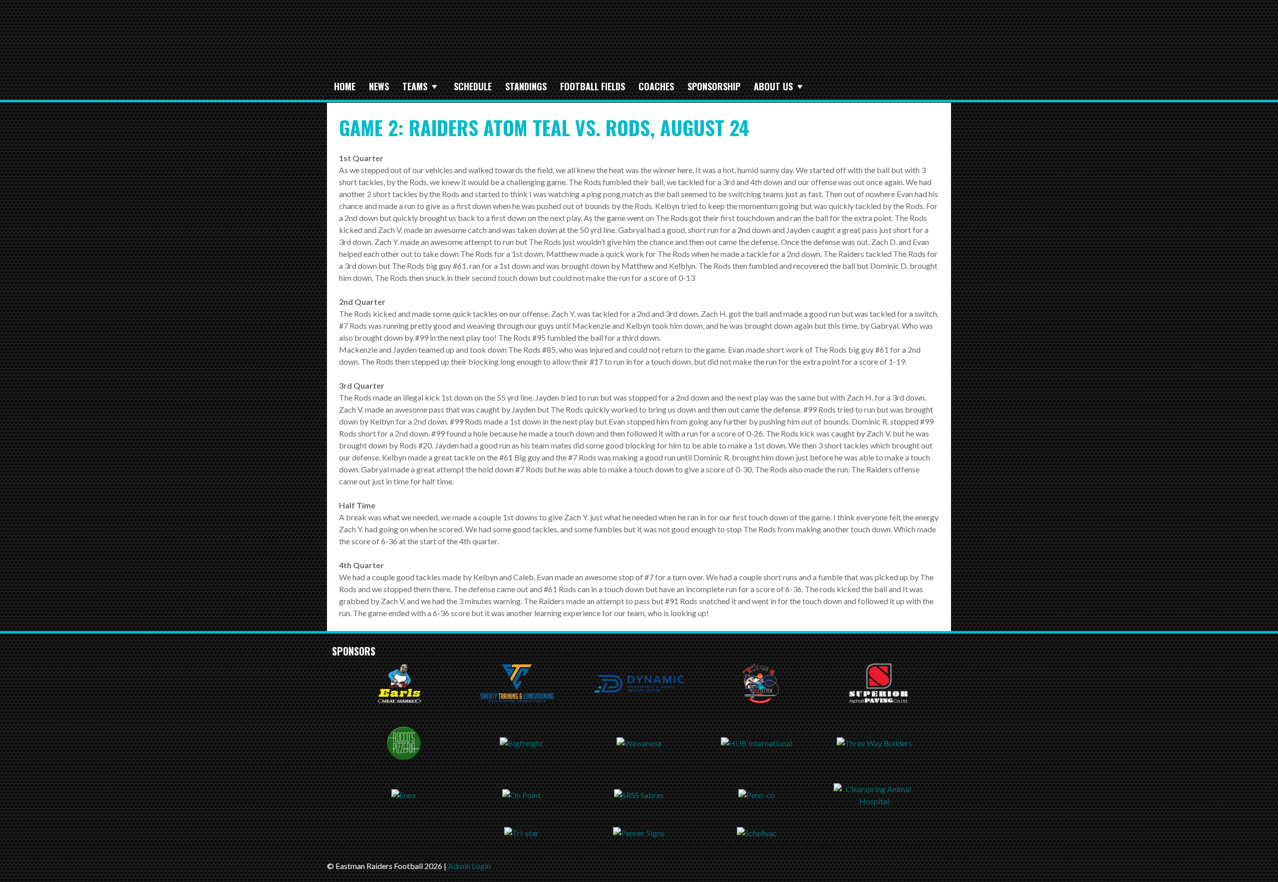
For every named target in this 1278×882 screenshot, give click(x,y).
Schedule (473, 86)
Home (344, 86)
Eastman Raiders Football (496, 43)
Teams (414, 86)
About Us (773, 86)
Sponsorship (713, 86)
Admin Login (469, 866)
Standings (526, 86)
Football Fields (592, 86)
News (379, 86)
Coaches (656, 86)
